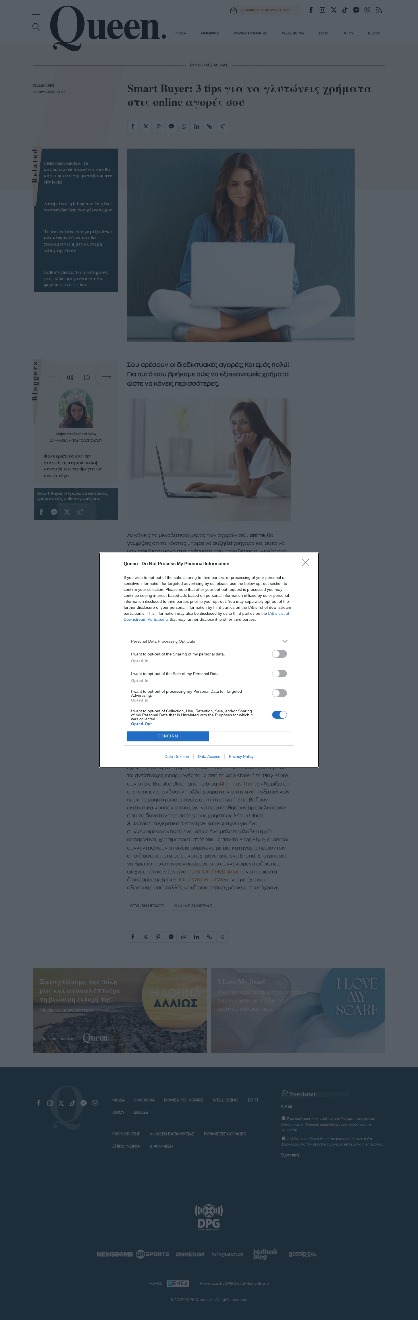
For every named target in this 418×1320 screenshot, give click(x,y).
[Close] (307, 564)
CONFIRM (168, 736)
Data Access (209, 756)
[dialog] (209, 660)
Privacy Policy (241, 756)
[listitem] (209, 641)
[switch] (279, 654)
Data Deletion (177, 756)
